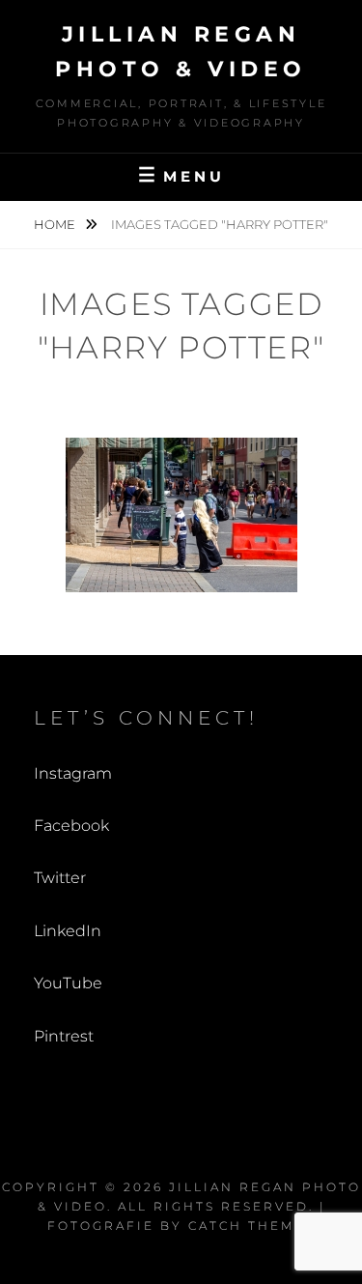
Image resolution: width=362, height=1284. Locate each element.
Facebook (71, 825)
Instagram (73, 773)
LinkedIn (67, 931)
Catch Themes (251, 1225)
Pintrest (64, 1036)
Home (56, 224)
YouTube (68, 983)
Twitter (60, 878)
